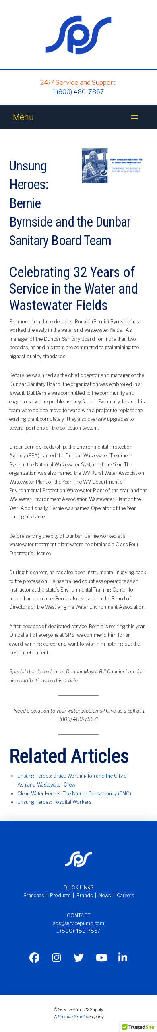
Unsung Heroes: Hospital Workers (54, 802)
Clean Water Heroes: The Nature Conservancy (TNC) (74, 794)
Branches (33, 895)
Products (60, 895)
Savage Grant (71, 1016)
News (105, 895)
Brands (84, 895)
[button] (134, 117)
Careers (125, 895)
